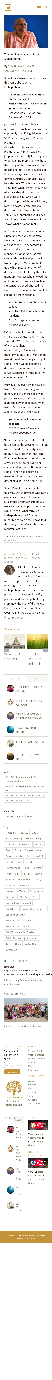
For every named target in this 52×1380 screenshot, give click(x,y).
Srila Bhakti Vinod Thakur (18, 800)
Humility (27, 536)
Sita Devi (24, 897)
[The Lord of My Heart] (10, 755)
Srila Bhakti (12, 908)
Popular (15, 678)
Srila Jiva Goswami (16, 914)
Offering (21, 891)
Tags (30, 1095)
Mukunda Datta (27, 885)
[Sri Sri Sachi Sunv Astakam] (10, 700)
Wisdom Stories (36, 1054)
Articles (9, 816)
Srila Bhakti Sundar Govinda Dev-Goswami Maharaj (22, 557)
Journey (27, 873)
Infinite (37, 867)
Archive (32, 1092)
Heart (29, 861)
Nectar (9, 891)
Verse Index (34, 1103)
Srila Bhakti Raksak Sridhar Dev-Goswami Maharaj (26, 788)
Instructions (12, 873)
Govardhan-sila (14, 856)
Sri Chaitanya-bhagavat (18, 902)
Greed (9, 861)
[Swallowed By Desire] (10, 728)
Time (8, 943)
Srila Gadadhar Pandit (34, 908)
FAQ (30, 1088)
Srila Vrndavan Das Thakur (20, 932)
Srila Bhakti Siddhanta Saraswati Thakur (25, 795)
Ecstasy (39, 844)
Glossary (32, 1099)
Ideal (27, 867)
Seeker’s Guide (35, 1050)
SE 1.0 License (29, 1238)
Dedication (25, 844)
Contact (32, 1084)
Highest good (13, 867)
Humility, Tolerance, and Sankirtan (37, 658)
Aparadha (11, 832)
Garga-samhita (33, 850)
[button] (6, 650)
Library (31, 1062)
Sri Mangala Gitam (30, 741)
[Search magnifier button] (45, 7)
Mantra (10, 879)
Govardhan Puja (35, 856)
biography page (13, 617)
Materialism (24, 879)
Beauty (24, 832)
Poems (20, 816)
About (31, 1080)
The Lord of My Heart (27, 756)
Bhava (35, 832)
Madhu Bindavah (36, 1058)
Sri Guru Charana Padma (29, 689)
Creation (10, 844)
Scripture (11, 897)
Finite (18, 850)
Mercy (38, 879)
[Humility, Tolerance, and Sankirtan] (37, 635)
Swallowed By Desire (27, 729)
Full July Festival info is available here (22, 1026)
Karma (38, 873)
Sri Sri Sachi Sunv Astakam (29, 702)
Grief (19, 861)
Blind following (14, 838)
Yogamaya (11, 949)
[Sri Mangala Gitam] (10, 741)
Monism (10, 885)
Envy (8, 850)
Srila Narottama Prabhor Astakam (29, 716)
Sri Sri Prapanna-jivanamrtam (22, 938)
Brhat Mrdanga (34, 838)
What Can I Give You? (12, 656)
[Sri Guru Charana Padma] (10, 687)
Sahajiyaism (36, 891)
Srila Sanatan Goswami (18, 920)
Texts (29, 816)
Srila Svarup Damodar (18, 926)
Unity (18, 943)
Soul (35, 897)
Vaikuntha (30, 943)
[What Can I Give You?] (14, 635)
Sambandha (16, 536)
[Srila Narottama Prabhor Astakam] (10, 714)
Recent (37, 678)
